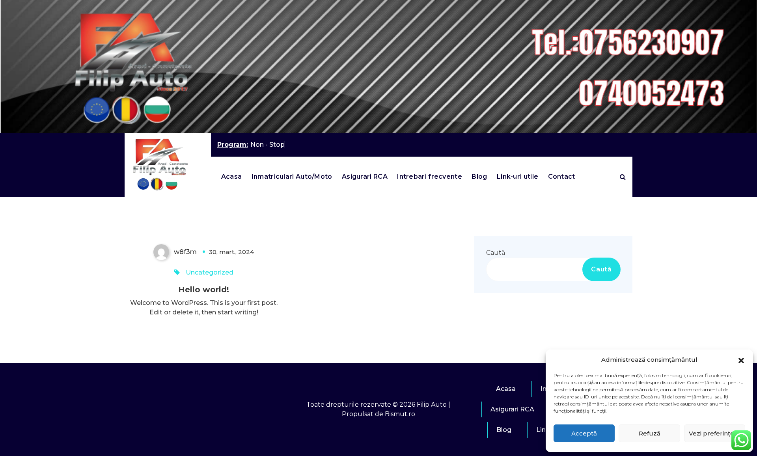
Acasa (231, 176)
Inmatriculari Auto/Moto (292, 176)
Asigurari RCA (365, 176)
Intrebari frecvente (429, 176)
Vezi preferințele (714, 433)
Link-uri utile (517, 176)
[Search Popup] (622, 177)
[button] (741, 360)
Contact (561, 176)
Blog (479, 176)
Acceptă (584, 433)
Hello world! (203, 289)
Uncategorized (209, 272)
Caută (495, 252)
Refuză (649, 433)
